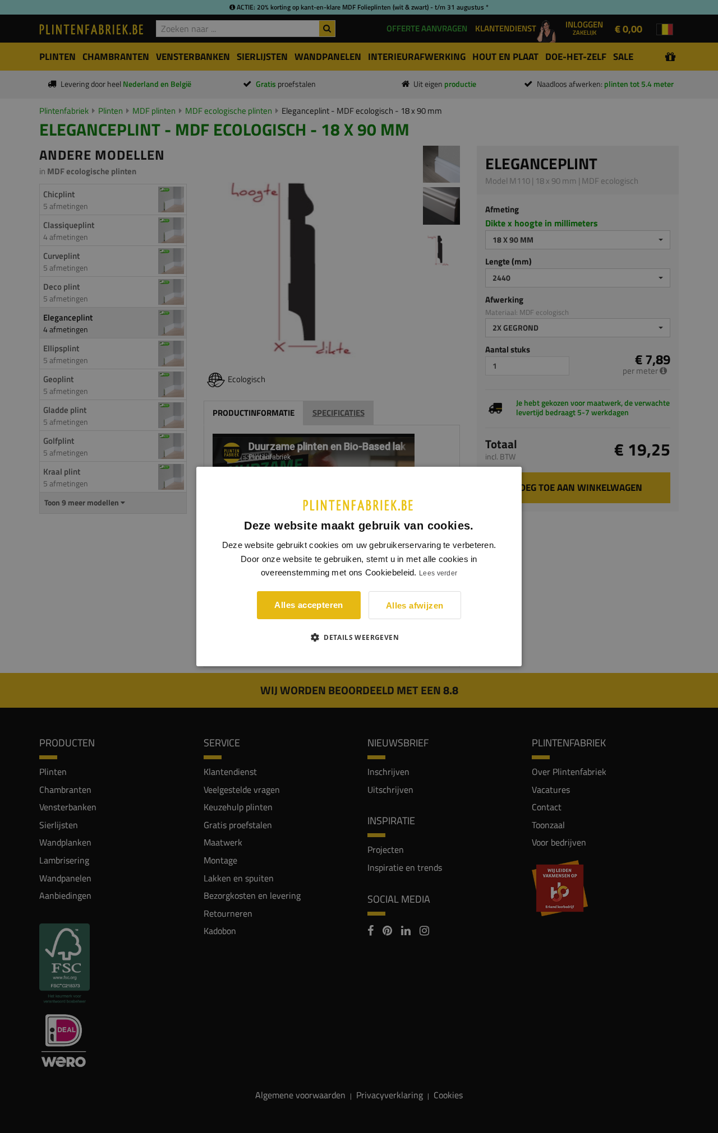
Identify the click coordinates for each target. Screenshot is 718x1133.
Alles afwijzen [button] (415, 605)
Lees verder (438, 573)
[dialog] (359, 566)
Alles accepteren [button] (308, 605)
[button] (359, 637)
